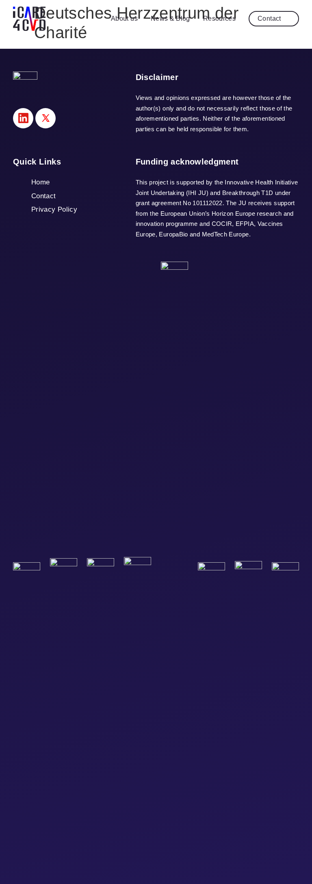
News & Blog (170, 18)
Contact (269, 18)
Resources (219, 18)
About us (124, 18)
